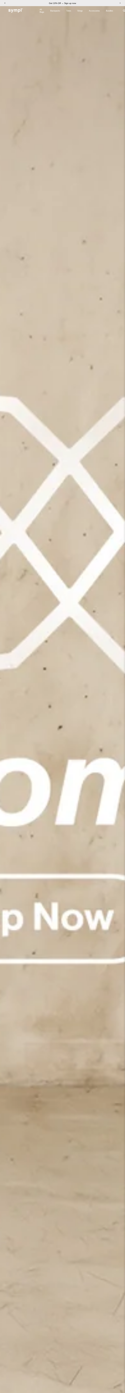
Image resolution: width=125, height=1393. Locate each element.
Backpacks (55, 11)
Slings (80, 11)
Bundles (109, 11)
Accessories (94, 11)
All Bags (42, 11)
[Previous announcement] (4, 3)
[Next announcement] (120, 3)
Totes (68, 11)
